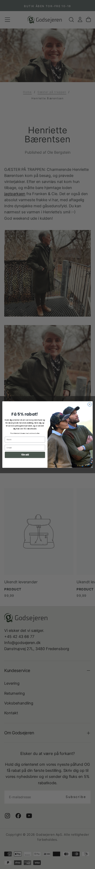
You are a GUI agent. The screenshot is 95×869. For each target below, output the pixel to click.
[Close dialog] (90, 404)
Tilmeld (25, 454)
